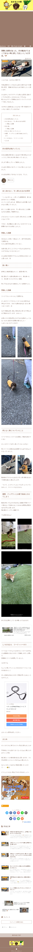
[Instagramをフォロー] (14, 818)
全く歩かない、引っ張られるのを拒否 (15, 121)
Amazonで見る (16, 716)
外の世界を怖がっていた (11, 119)
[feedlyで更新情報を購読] (18, 818)
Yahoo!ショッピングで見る (16, 724)
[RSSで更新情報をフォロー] (22, 818)
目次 (14, 115)
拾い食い (7, 126)
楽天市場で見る (16, 720)
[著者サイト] (10, 818)
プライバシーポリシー (16, 946)
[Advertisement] (16, 27)
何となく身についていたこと (13, 131)
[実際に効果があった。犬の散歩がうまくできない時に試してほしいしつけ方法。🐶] (14, 812)
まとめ (7, 140)
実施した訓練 (10, 123)
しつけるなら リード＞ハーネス (14, 138)
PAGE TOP (17, 935)
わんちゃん (5, 805)
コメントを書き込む (16, 922)
